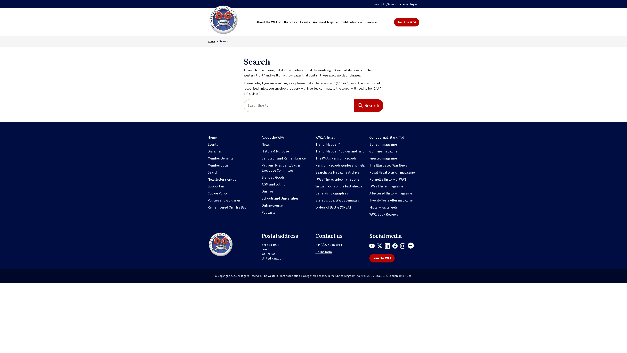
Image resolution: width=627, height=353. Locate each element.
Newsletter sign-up (222, 179)
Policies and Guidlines (224, 200)
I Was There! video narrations (337, 179)
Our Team (269, 191)
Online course (272, 205)
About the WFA (273, 137)
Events (213, 144)
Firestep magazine (383, 158)
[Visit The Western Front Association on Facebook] (396, 247)
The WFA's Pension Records (336, 158)
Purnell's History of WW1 (387, 179)
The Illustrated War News (388, 165)
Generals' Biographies (331, 193)
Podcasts (268, 212)
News (266, 144)
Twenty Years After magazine (391, 200)
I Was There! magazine (386, 186)
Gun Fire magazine (383, 151)
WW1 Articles (325, 137)
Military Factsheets (383, 207)
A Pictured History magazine (390, 193)
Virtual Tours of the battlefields (338, 186)
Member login (408, 4)
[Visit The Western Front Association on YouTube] (373, 247)
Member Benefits (220, 158)
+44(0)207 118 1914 (328, 245)
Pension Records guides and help (340, 165)
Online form (323, 252)
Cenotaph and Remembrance (284, 158)
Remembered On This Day (227, 207)
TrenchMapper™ (327, 144)
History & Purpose (275, 151)
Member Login (218, 165)
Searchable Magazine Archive (337, 172)
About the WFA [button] (267, 22)
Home (376, 4)
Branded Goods (273, 177)
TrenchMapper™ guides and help (339, 151)
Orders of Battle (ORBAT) (334, 207)
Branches (215, 151)
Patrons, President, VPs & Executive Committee (281, 168)
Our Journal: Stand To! (386, 137)
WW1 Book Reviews (383, 214)
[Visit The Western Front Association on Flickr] (412, 247)
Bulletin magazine (383, 144)
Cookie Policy (218, 193)
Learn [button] (370, 22)
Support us (216, 186)
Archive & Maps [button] (324, 22)
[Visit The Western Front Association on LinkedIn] (388, 247)
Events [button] (305, 22)
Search (391, 4)
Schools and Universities (280, 198)
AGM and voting (273, 184)
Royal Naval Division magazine (392, 172)
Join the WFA (406, 22)
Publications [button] (350, 22)
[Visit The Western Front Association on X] (381, 247)
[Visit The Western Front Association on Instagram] (404, 247)
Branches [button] (290, 22)
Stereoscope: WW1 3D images (337, 200)
